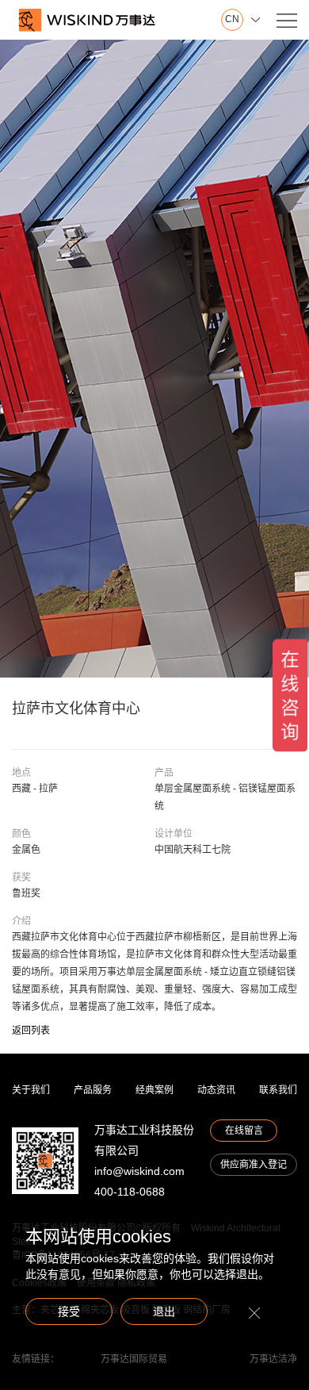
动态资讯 (216, 1090)
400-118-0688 (129, 1191)
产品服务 (93, 1090)
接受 (69, 1311)
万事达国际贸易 (134, 1359)
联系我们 (278, 1090)
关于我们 (31, 1090)
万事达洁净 (273, 1359)
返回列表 (31, 1030)
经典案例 (154, 1090)
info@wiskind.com (139, 1171)
